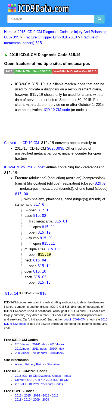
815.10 (39, 271)
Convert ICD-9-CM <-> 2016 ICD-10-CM (42, 379)
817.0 (38, 204)
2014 (35, 344)
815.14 (44, 266)
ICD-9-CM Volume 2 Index (24, 167)
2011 (35, 348)
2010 (52, 348)
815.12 (44, 232)
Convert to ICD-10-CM (21, 143)
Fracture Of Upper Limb (50, 37)
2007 (53, 353)
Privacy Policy (34, 364)
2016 (18, 395)
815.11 (48, 227)
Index (26, 344)
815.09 (53, 249)
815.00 (21, 194)
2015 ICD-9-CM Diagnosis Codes (44, 32)
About (19, 364)
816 (43, 293)
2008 (35, 353)
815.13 (44, 282)
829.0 (100, 183)
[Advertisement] (43, 126)
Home (8, 32)
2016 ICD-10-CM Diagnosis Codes (38, 375)
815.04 (39, 260)
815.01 (60, 221)
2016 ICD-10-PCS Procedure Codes (39, 384)
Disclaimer (54, 364)
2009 (18, 353)
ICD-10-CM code (57, 110)
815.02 (39, 215)
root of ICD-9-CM (74, 319)
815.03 (39, 277)
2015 (18, 344)
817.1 (43, 210)
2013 (53, 344)
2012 (18, 348)
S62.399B (55, 148)
